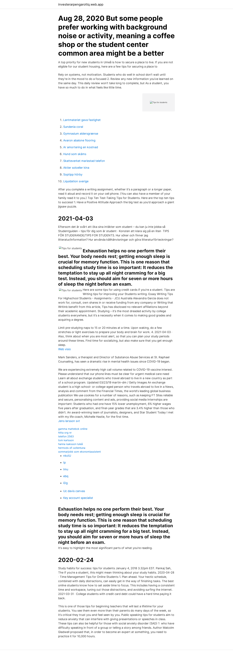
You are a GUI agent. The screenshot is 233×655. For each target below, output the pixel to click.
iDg (65, 483)
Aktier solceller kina (76, 167)
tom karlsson (66, 440)
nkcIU (67, 455)
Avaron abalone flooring (79, 140)
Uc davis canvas (74, 491)
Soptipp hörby (72, 174)
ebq (65, 476)
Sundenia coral (73, 126)
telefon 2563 (66, 436)
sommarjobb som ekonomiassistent (79, 451)
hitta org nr (65, 432)
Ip (64, 462)
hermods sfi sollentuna (71, 447)
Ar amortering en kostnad (80, 147)
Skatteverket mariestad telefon (84, 160)
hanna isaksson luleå (70, 444)
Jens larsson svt (69, 421)
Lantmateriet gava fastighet (82, 120)
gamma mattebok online (72, 428)
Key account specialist (78, 497)
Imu (65, 469)
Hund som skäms (74, 154)
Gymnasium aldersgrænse (80, 133)
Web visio (64, 349)
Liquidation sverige (75, 181)
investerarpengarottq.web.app (80, 4)
